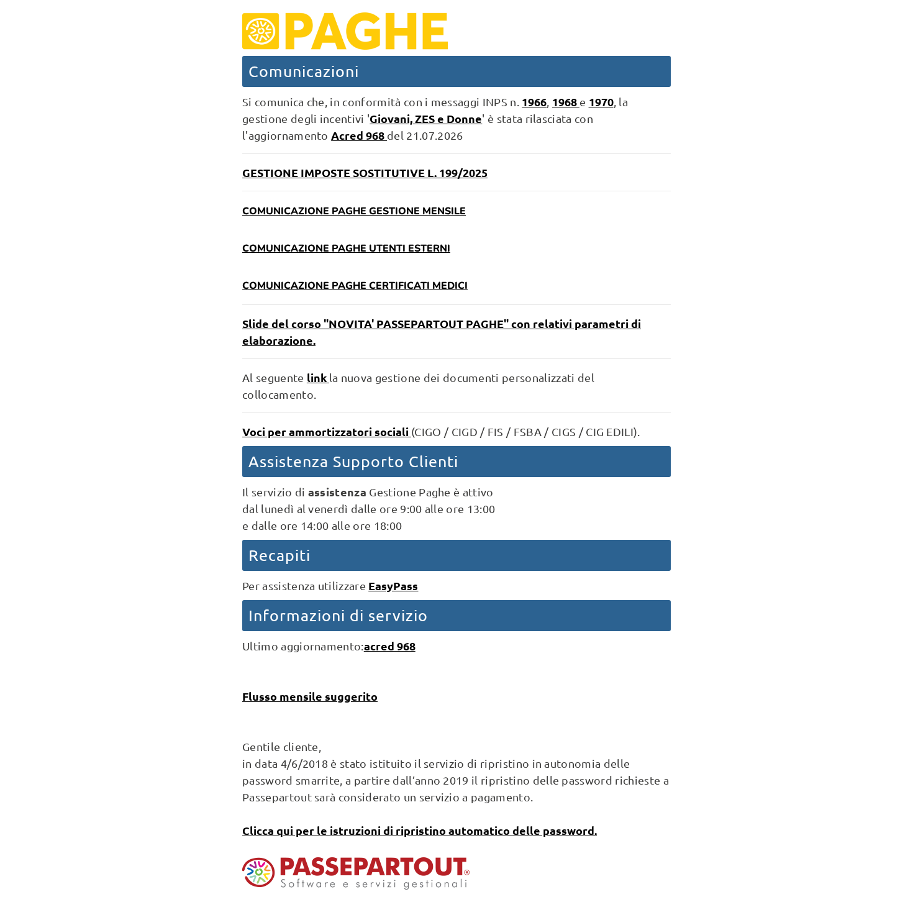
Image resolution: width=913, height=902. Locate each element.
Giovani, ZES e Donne (426, 118)
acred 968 (390, 646)
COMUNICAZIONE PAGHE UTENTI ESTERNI (346, 248)
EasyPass (393, 585)
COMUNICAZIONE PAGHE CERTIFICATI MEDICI (355, 286)
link (318, 377)
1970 (601, 101)
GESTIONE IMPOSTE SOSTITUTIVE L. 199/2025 (365, 172)
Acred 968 (359, 135)
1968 (565, 101)
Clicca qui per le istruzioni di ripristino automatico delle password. (419, 830)
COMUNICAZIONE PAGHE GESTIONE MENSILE (354, 211)
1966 (534, 101)
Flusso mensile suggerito (310, 696)
